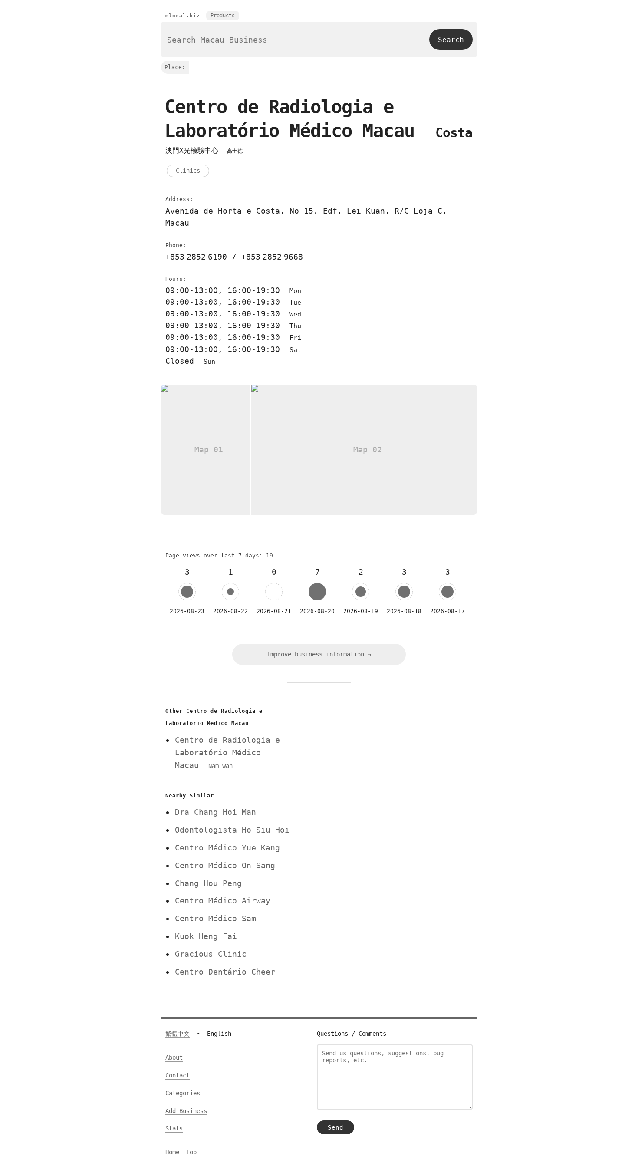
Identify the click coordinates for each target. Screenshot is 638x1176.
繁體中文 (177, 1033)
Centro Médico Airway (222, 900)
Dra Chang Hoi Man (215, 812)
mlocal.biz (182, 16)
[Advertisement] (390, 766)
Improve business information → (319, 654)
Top (191, 1152)
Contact (177, 1075)
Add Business (186, 1110)
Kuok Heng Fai (206, 936)
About (174, 1057)
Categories (182, 1093)
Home (172, 1152)
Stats (174, 1128)
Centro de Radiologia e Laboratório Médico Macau (227, 752)
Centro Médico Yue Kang (227, 847)
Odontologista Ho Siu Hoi (232, 829)
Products (222, 16)
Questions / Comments (351, 1033)
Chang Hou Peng (208, 883)
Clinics (188, 170)
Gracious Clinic (211, 954)
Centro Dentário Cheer (225, 971)
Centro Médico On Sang (225, 865)
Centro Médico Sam (215, 918)
